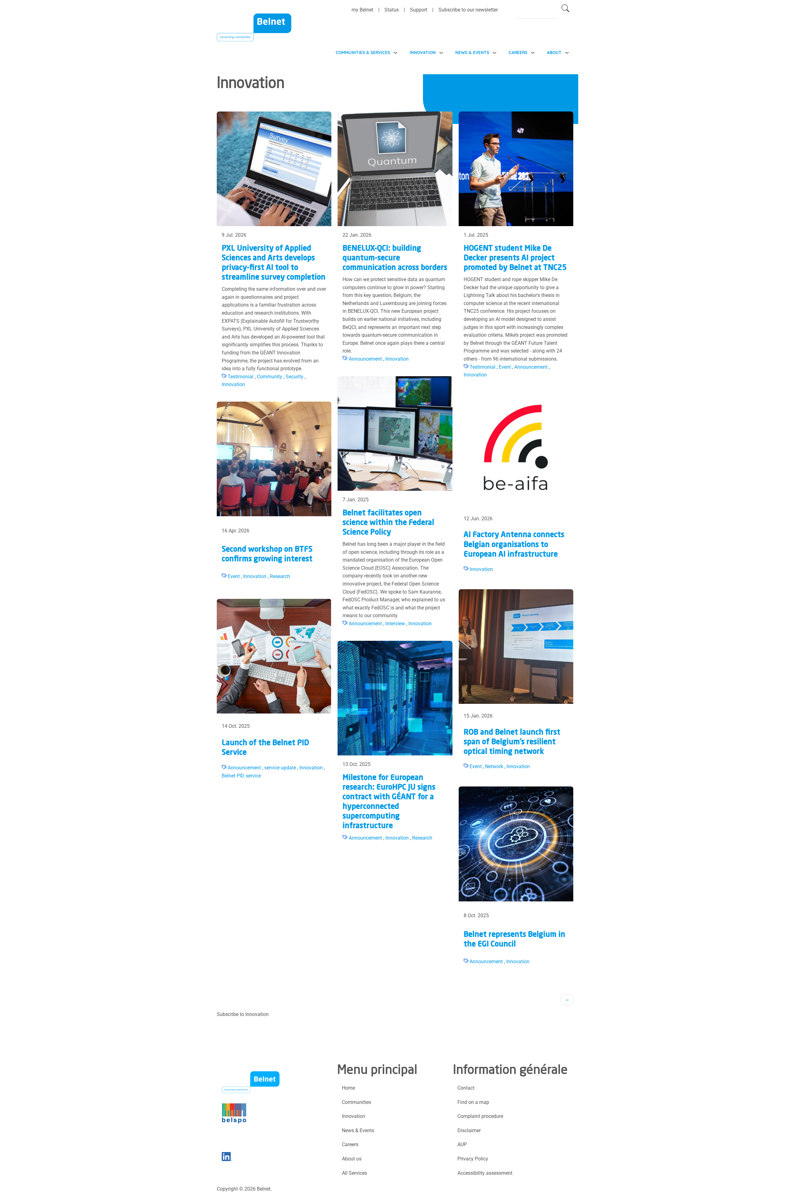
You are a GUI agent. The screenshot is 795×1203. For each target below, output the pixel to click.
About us (351, 1159)
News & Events (472, 52)
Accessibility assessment (484, 1173)
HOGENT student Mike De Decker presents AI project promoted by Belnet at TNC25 (515, 258)
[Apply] (565, 9)
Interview (395, 624)
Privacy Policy (472, 1159)
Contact (466, 1088)
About (554, 52)
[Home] (254, 32)
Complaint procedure (480, 1116)
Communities (356, 1102)
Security (294, 377)
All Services (354, 1173)
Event (505, 367)
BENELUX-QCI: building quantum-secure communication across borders (395, 258)
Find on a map (473, 1102)
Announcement (365, 359)
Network (494, 766)
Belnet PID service (241, 776)
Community (269, 377)
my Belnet (362, 10)
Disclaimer (469, 1130)
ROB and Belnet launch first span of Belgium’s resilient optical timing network (512, 742)
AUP (462, 1144)
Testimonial (240, 377)
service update (280, 768)
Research (280, 576)
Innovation (423, 52)
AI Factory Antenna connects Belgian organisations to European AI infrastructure (514, 544)
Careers (518, 52)
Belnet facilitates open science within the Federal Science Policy (388, 523)
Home (348, 1088)
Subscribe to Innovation (243, 1014)
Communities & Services (363, 52)
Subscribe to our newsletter (468, 10)
